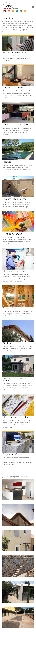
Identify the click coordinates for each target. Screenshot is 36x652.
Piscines (7, 161)
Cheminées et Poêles (13, 87)
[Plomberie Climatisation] (18, 259)
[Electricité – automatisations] (18, 405)
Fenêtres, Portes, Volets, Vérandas (14, 378)
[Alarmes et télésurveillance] (18, 43)
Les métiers (7, 18)
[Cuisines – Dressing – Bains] (18, 112)
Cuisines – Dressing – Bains (16, 124)
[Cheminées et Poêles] (18, 75)
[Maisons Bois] (18, 296)
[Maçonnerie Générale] (18, 442)
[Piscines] (18, 149)
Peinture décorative (12, 233)
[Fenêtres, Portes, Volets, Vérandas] (18, 366)
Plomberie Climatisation (14, 270)
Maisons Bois (9, 308)
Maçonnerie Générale (13, 454)
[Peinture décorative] (18, 221)
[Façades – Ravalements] (18, 186)
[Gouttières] (18, 331)
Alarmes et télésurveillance (16, 52)
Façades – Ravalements (14, 198)
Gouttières (8, 343)
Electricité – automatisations (16, 417)
